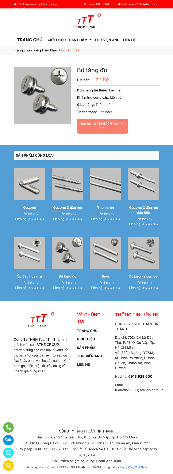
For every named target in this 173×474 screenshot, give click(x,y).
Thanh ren (105, 207)
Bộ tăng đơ (67, 276)
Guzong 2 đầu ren (67, 207)
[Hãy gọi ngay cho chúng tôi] (6, 427)
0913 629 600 (105, 124)
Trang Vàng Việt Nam (133, 467)
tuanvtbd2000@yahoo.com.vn (139, 390)
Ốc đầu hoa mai (29, 276)
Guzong (29, 207)
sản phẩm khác (45, 50)
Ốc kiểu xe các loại (143, 276)
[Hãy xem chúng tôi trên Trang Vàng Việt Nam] (6, 465)
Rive (105, 276)
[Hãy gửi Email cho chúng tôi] (6, 452)
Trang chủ (22, 50)
